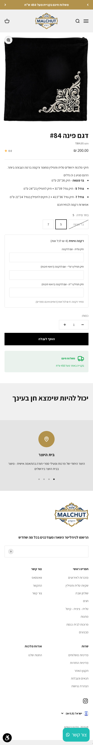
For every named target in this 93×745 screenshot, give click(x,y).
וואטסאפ (37, 578)
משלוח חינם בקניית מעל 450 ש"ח (46, 5)
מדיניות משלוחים (78, 655)
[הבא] (5, 4)
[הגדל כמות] (64, 324)
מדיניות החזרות (79, 663)
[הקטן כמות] (82, 324)
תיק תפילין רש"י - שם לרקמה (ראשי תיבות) (62, 266)
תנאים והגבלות (79, 678)
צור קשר (37, 593)
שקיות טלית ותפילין (77, 585)
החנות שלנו (35, 655)
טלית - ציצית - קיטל (76, 609)
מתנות (84, 616)
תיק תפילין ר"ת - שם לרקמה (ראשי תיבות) (63, 284)
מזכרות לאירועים (78, 578)
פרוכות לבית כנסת (77, 624)
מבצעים (83, 632)
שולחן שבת (81, 593)
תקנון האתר (81, 671)
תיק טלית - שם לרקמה (73, 249)
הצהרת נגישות (79, 686)
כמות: (84, 316)
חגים (85, 601)
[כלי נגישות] (7, 737)
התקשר (37, 585)
